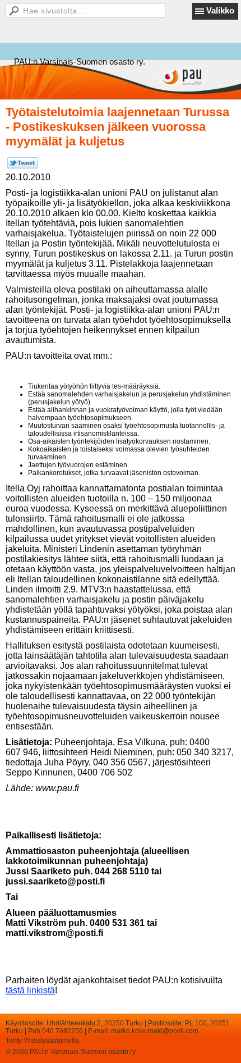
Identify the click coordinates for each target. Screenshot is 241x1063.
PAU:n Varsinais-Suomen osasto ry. (79, 61)
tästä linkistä (30, 990)
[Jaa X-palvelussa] (22, 166)
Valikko (220, 10)
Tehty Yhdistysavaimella (42, 1040)
